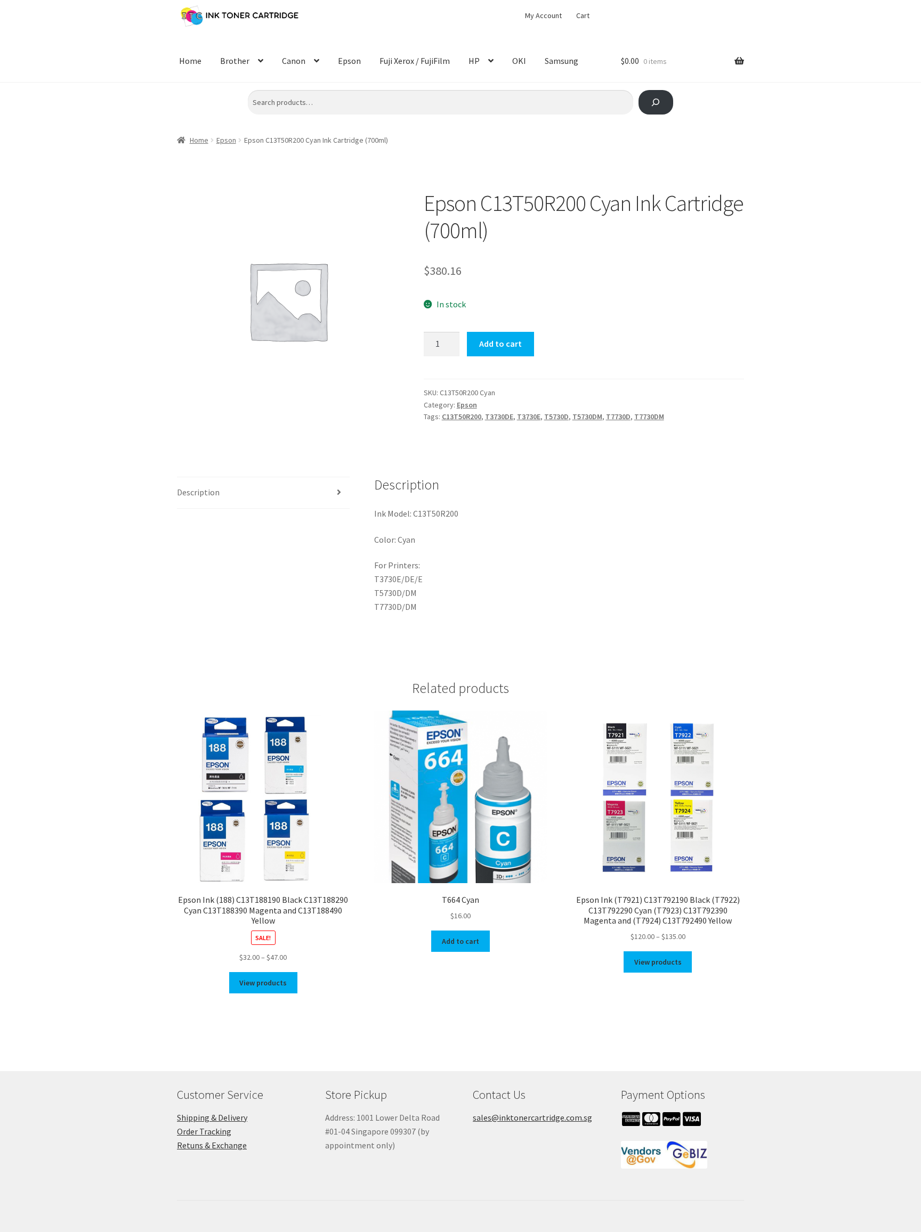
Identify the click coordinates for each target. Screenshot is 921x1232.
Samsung (561, 60)
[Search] (656, 102)
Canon (293, 60)
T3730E (528, 416)
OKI (519, 60)
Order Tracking (204, 1131)
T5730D (556, 416)
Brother (234, 60)
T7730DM (649, 416)
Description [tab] (198, 492)
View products (263, 983)
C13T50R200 (461, 416)
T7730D (618, 416)
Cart (582, 15)
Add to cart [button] (460, 941)
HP (474, 60)
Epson (349, 60)
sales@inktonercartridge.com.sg (532, 1117)
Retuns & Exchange (212, 1145)
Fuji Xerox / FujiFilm (414, 60)
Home (190, 60)
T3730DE (499, 416)
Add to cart (500, 343)
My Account (543, 15)
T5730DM (587, 416)
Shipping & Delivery (212, 1117)
